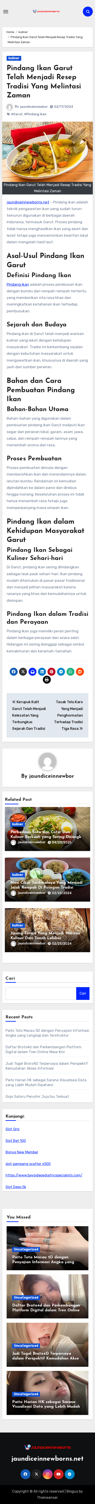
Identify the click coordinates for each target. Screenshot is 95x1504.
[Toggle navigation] (5, 11)
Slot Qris (12, 1129)
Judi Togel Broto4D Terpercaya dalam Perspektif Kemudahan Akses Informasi (46, 1358)
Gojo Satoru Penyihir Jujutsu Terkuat (37, 1096)
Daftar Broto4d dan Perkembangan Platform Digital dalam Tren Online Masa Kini (46, 1310)
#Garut (17, 114)
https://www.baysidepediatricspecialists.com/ (44, 1175)
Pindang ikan (18, 284)
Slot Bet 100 (16, 1141)
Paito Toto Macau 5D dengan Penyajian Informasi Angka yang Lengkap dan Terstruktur (43, 1262)
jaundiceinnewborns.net (28, 202)
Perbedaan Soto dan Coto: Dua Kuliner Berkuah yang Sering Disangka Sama (47, 837)
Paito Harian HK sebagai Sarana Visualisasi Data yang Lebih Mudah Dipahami (46, 1407)
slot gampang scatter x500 (28, 1164)
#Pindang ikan (35, 114)
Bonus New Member (22, 1152)
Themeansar (47, 1497)
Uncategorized (26, 1249)
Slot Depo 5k (16, 1187)
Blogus (72, 1491)
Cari (10, 978)
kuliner (13, 58)
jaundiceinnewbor (34, 107)
